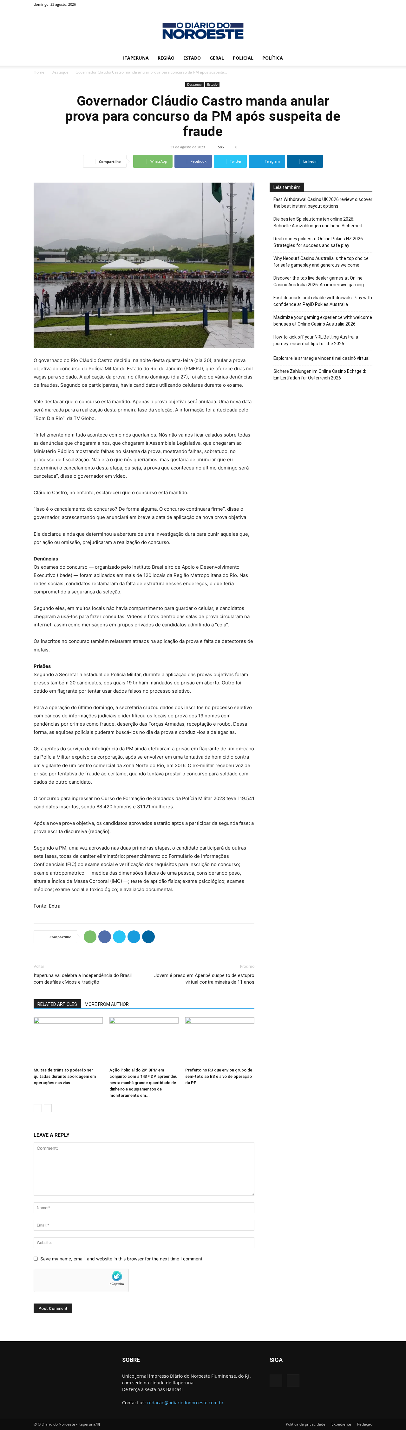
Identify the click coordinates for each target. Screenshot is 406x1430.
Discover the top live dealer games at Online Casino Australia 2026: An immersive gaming (318, 281)
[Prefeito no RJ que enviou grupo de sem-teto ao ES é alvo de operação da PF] (219, 1041)
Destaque (60, 72)
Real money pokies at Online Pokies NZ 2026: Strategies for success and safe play (318, 242)
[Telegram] (134, 936)
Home (39, 72)
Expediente (341, 1424)
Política (272, 58)
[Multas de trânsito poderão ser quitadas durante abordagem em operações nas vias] (68, 1041)
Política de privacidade (305, 1424)
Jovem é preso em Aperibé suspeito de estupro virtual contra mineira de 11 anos (204, 979)
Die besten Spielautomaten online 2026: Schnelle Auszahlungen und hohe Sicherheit (318, 222)
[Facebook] (357, 4)
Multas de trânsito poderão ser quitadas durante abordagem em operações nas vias (65, 1076)
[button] (364, 58)
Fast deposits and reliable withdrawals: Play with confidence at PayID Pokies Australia (322, 301)
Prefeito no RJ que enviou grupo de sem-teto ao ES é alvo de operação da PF (218, 1076)
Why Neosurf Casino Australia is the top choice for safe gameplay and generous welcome (321, 262)
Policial (243, 58)
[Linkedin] (148, 936)
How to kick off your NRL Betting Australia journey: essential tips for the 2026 (315, 340)
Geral (217, 58)
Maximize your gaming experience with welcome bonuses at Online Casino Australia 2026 (322, 321)
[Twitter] (119, 936)
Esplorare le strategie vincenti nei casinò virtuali (321, 358)
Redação (364, 1424)
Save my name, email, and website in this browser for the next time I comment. (122, 1258)
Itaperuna (136, 58)
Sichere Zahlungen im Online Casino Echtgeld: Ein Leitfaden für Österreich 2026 (319, 374)
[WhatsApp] (90, 936)
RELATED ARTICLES (57, 1004)
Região (166, 58)
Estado (192, 58)
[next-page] (48, 1108)
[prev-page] (38, 1108)
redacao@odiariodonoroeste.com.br (185, 1403)
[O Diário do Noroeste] (203, 30)
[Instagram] (367, 4)
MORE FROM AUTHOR (107, 1004)
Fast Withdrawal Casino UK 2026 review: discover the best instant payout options (322, 203)
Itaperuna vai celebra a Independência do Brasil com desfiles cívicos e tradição (83, 979)
